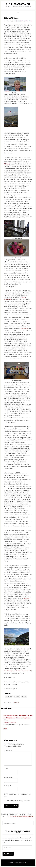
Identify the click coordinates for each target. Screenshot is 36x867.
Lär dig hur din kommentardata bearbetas (20, 816)
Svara (5, 728)
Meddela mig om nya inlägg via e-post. (18, 800)
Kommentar (8, 750)
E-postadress (8, 777)
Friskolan (7, 164)
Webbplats (7, 785)
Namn (6, 768)
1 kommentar (28, 21)
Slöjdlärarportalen (18, 4)
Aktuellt (16, 702)
